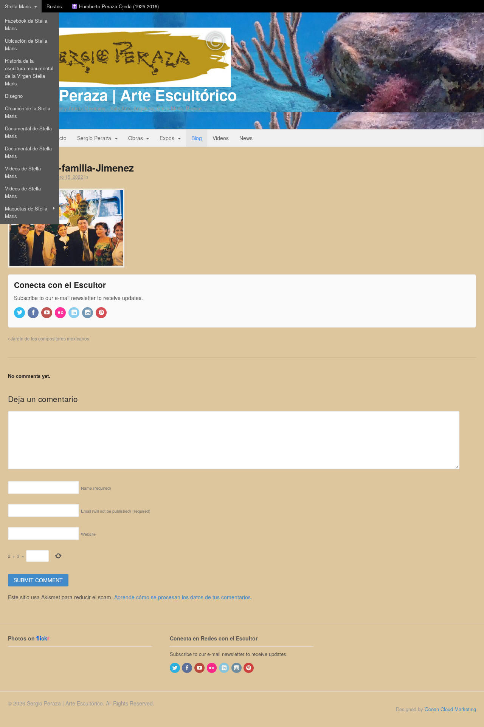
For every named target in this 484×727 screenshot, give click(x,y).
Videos (221, 138)
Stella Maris (18, 6)
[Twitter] (20, 312)
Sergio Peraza (94, 138)
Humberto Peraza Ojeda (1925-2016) (118, 6)
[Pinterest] (102, 312)
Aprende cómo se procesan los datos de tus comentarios (182, 597)
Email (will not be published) (115, 511)
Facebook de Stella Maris (26, 24)
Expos (167, 138)
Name (96, 488)
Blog (196, 138)
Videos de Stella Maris (23, 172)
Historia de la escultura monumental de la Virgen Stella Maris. (29, 72)
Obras (135, 138)
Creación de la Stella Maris (27, 112)
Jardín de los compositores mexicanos (49, 339)
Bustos (54, 6)
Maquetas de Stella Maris (26, 212)
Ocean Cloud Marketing (450, 709)
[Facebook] (34, 312)
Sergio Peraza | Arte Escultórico (122, 94)
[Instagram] (88, 312)
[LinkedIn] (74, 312)
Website (88, 534)
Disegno (14, 95)
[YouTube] (47, 312)
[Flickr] (61, 312)
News (246, 138)
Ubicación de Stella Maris (26, 44)
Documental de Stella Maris (28, 132)
